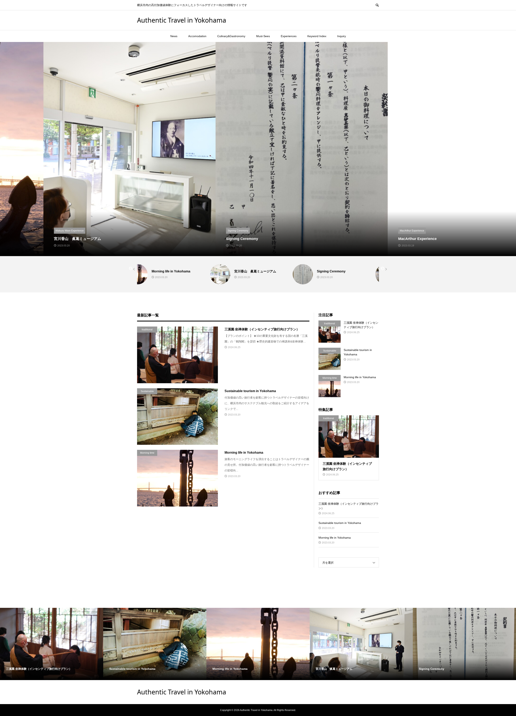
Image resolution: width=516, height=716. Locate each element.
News (173, 36)
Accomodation (197, 36)
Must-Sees (263, 36)
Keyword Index (316, 36)
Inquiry (341, 36)
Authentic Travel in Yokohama (181, 20)
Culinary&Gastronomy (231, 36)
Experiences (288, 36)
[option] (86, 149)
